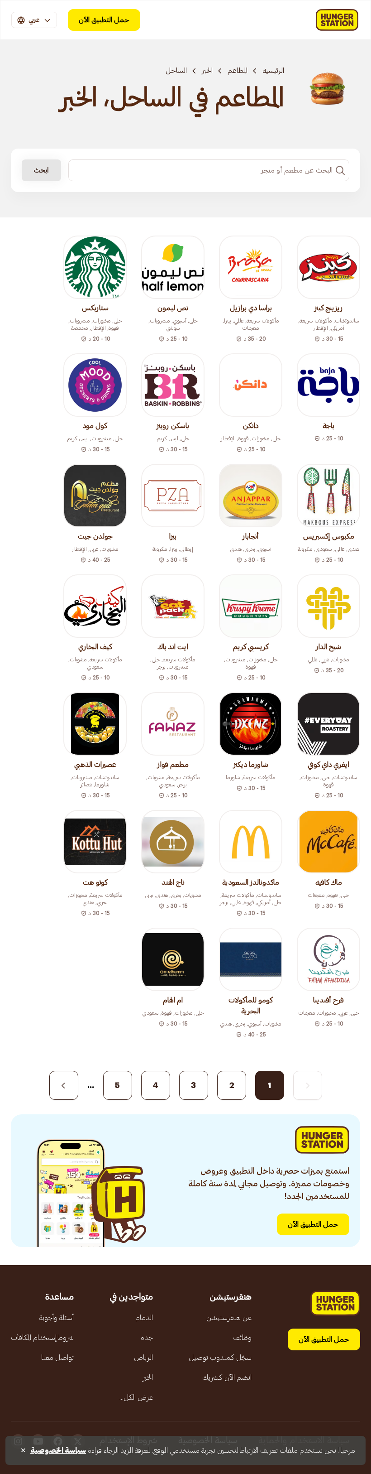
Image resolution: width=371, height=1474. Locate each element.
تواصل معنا (57, 1357)
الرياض (143, 1357)
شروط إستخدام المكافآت (42, 1337)
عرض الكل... (136, 1397)
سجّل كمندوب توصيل (220, 1357)
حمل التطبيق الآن (104, 20)
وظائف (242, 1337)
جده (147, 1337)
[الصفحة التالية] (63, 1085)
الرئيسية (273, 70)
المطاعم (237, 70)
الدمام (144, 1317)
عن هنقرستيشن (229, 1317)
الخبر (207, 70)
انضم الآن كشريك (227, 1377)
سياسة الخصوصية (58, 1450)
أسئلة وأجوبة (56, 1317)
